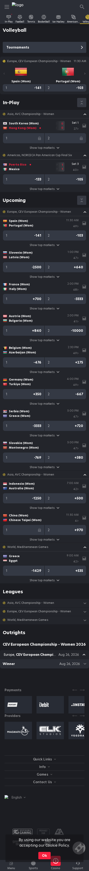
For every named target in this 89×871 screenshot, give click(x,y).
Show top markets (42, 148)
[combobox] (15, 797)
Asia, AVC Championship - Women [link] (30, 114)
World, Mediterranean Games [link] (27, 547)
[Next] (85, 73)
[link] (22, 6)
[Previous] (4, 73)
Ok (44, 855)
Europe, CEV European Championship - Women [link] (39, 212)
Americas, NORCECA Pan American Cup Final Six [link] (39, 155)
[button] (44, 114)
